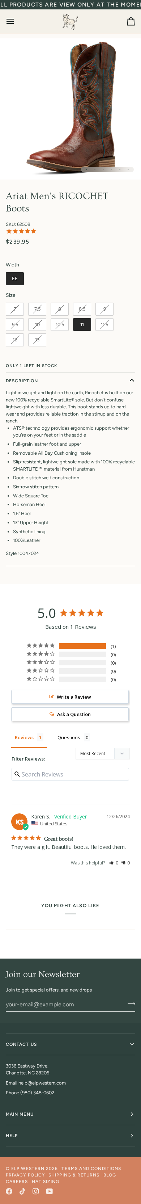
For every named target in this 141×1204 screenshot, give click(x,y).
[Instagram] (36, 1191)
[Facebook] (9, 1191)
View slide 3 (103, 169)
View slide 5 (119, 169)
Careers (17, 1181)
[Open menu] (16, 21)
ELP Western (27, 1168)
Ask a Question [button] (74, 714)
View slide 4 (111, 169)
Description (22, 380)
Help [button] (12, 1135)
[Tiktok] (22, 1191)
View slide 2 (94, 169)
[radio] (15, 278)
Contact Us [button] (21, 1044)
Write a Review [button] (74, 697)
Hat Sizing (46, 1181)
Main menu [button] (20, 1114)
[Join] (129, 1003)
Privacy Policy (25, 1175)
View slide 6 (128, 169)
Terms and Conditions (91, 1168)
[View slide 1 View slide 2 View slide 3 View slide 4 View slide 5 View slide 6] (70, 109)
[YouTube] (49, 1191)
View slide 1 (86, 169)
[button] (114, 863)
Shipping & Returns (73, 1175)
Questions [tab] (68, 737)
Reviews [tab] (24, 737)
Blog (109, 1175)
